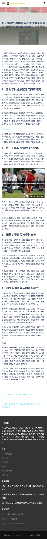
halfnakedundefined (15, 524)
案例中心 (5, 458)
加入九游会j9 (7, 470)
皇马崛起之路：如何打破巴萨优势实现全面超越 (22, 502)
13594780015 (12, 519)
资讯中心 (5, 462)
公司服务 (5, 466)
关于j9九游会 (7, 454)
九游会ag (38, 535)
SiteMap (5, 475)
